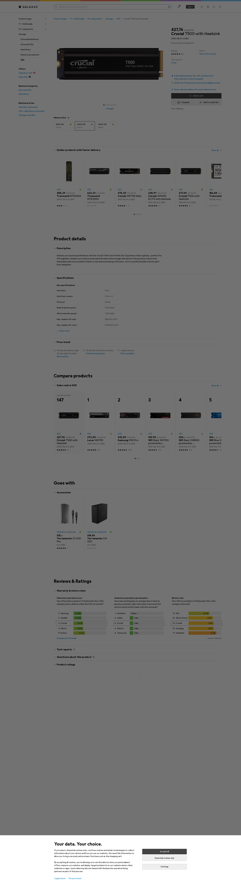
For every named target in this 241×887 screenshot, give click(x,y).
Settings (164, 866)
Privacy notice (75, 878)
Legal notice (60, 878)
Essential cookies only (164, 858)
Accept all (164, 851)
